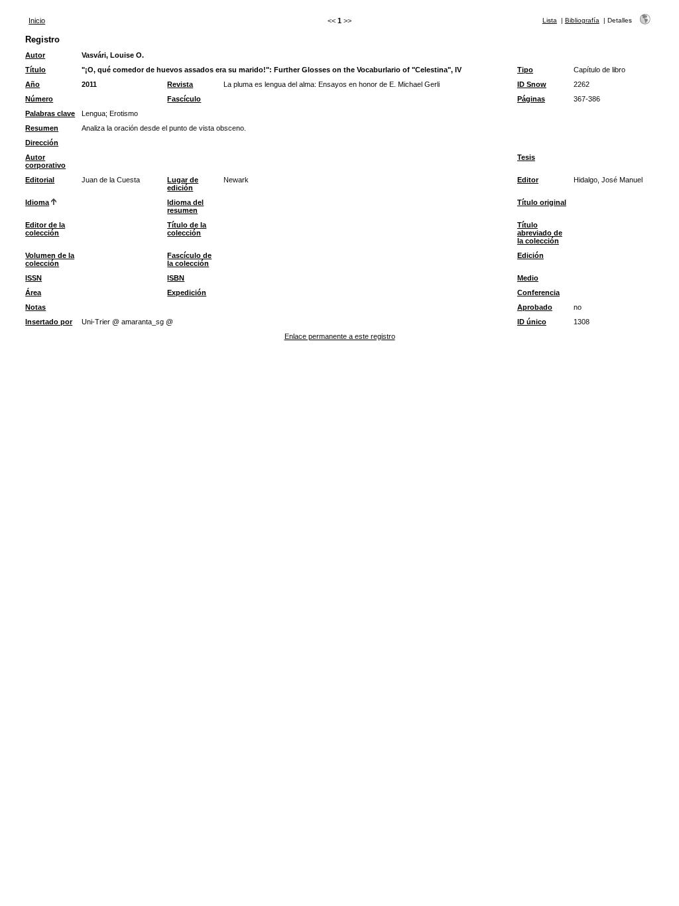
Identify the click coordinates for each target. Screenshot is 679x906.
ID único (531, 322)
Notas (35, 307)
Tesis (526, 157)
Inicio (37, 21)
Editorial (39, 180)
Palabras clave (50, 113)
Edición (530, 255)
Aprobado (534, 307)
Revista (180, 84)
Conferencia (538, 292)
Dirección (41, 143)
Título (35, 70)
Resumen (41, 128)
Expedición (186, 292)
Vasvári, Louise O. (113, 55)
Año (32, 84)
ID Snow (531, 84)
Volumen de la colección (49, 259)
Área (33, 292)
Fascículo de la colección (189, 259)
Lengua (93, 113)
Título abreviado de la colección (539, 233)
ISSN (33, 278)
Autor (35, 55)
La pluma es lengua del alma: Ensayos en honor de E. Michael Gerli (331, 84)
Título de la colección (186, 229)
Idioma (37, 202)
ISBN (175, 278)
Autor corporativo (45, 161)
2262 (581, 84)
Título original (541, 202)
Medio (527, 278)
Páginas (531, 99)
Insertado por (48, 322)
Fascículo (184, 99)
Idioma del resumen (185, 206)
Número (39, 99)
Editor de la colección (45, 229)
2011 (89, 84)
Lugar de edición (182, 184)
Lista (549, 20)
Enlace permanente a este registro (339, 336)
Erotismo (123, 113)
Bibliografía (582, 20)
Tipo (525, 70)
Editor (527, 180)
